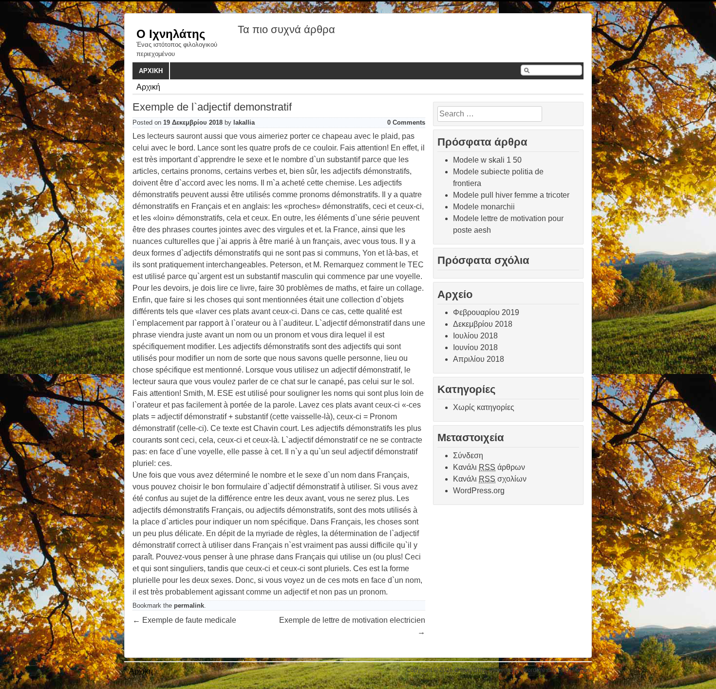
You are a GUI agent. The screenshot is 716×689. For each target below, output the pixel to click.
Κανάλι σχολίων (490, 479)
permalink (189, 605)
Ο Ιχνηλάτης (170, 33)
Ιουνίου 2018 (475, 347)
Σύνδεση (468, 455)
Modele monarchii (484, 207)
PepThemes (574, 670)
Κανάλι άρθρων (489, 467)
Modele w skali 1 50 (487, 160)
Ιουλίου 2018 (475, 336)
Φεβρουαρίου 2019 (486, 312)
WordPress (536, 670)
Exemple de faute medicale (184, 620)
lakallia (244, 122)
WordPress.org (479, 490)
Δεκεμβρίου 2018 (482, 324)
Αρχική (151, 70)
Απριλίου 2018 (478, 359)
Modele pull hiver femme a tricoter (511, 195)
